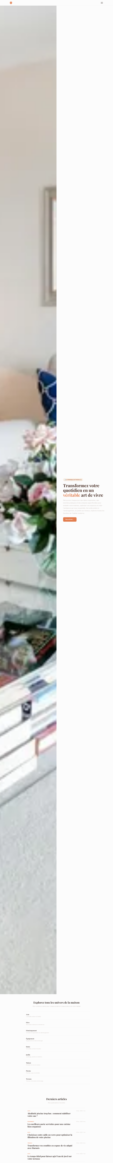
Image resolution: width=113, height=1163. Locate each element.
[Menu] (101, 2)
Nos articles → (69, 519)
